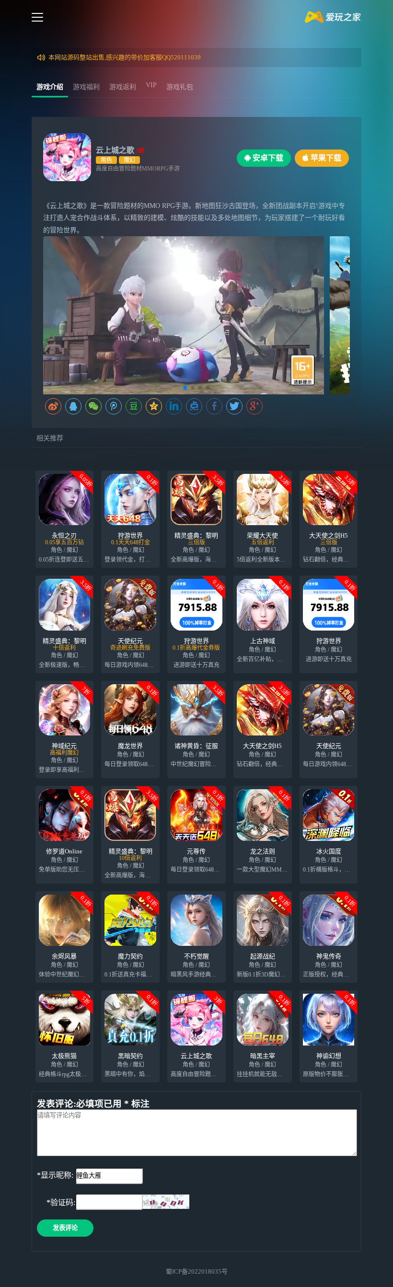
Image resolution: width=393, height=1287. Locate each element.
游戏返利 (122, 87)
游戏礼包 (179, 87)
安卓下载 (267, 158)
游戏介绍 (49, 87)
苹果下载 (325, 158)
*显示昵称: (55, 1175)
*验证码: (56, 1202)
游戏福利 (86, 87)
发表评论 (65, 1227)
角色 (106, 160)
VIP (151, 85)
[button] (185, 388)
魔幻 (129, 160)
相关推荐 (49, 438)
